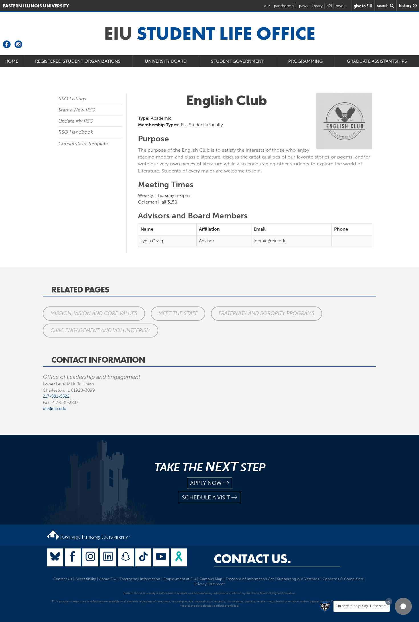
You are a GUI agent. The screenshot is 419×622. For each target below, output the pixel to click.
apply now (206, 482)
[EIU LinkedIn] (108, 557)
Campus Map (211, 579)
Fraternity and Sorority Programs (266, 313)
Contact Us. (252, 558)
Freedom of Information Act (250, 579)
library (317, 5)
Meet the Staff (178, 313)
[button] (403, 606)
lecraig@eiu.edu (270, 240)
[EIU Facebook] (73, 557)
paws (303, 5)
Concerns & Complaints (343, 579)
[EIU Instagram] (90, 557)
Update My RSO (75, 121)
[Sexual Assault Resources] (179, 557)
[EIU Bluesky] (55, 557)
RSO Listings (72, 98)
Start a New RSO (76, 110)
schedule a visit (206, 497)
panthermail (284, 5)
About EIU (107, 579)
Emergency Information (140, 579)
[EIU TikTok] (143, 557)
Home (11, 61)
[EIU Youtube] (161, 557)
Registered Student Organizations (78, 61)
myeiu (341, 5)
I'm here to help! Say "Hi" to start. (362, 606)
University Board (166, 61)
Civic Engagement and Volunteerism (100, 330)
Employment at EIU (180, 579)
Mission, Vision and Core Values (93, 313)
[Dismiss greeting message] (388, 601)
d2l (329, 5)
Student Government (237, 61)
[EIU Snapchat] (126, 557)
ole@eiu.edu (54, 408)
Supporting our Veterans (298, 579)
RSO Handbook (75, 132)
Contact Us (62, 579)
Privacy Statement (209, 584)
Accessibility (86, 579)
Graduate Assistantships (377, 61)
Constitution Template (83, 143)
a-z (267, 5)
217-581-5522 (56, 396)
